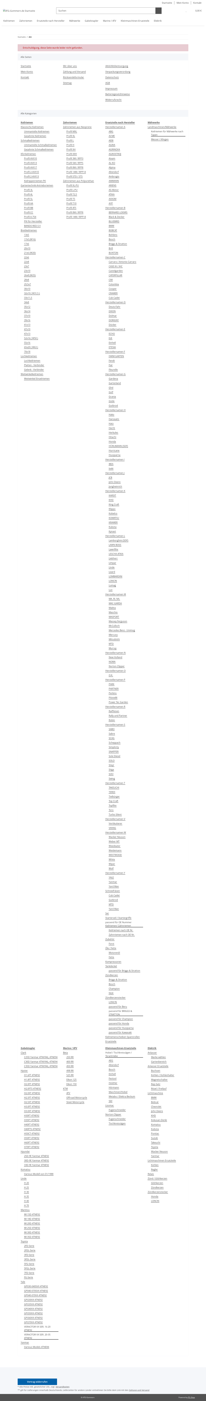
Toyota (24, 1241)
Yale (23, 1281)
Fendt (112, 360)
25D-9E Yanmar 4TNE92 (36, 1156)
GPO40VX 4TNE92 (33, 1308)
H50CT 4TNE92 (32, 1133)
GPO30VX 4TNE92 (33, 1299)
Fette (111, 957)
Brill (111, 248)
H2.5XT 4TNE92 (32, 1102)
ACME (112, 135)
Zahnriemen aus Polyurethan (78, 180)
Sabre (112, 733)
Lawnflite (113, 549)
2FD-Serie (29, 1245)
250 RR (70, 1057)
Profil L (70, 140)
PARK (111, 684)
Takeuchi (155, 1142)
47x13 (27, 333)
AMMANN (114, 180)
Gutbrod (113, 405)
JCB (110, 477)
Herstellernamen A (115, 126)
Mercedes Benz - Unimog (122, 630)
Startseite (167, 2)
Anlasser (152, 1052)
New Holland (115, 657)
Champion (114, 988)
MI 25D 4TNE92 (32, 1227)
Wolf (111, 868)
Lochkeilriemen (29, 356)
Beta (65, 1052)
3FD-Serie (29, 1254)
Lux (110, 589)
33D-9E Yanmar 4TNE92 (36, 1164)
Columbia (114, 284)
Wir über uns (70, 66)
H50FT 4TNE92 (31, 1138)
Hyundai (25, 1151)
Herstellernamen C (115, 257)
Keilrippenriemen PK (35, 180)
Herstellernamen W (115, 832)
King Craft (114, 504)
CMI (111, 279)
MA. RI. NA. (114, 598)
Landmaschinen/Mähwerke (162, 126)
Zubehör (109, 939)
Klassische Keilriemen (32, 126)
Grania (112, 396)
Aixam (112, 158)
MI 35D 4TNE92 (32, 1236)
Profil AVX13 (30, 162)
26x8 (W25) (30, 275)
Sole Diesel (114, 756)
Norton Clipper (117, 666)
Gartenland (115, 383)
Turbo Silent (115, 814)
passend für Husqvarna (121, 1027)
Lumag (112, 585)
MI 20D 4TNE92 (32, 1223)
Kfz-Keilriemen (28, 153)
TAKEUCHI (114, 787)
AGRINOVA (114, 149)
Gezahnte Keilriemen (35, 135)
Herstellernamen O (115, 670)
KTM (65, 1088)
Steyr (111, 765)
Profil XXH (71, 153)
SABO (111, 729)
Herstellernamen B (115, 207)
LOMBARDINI (115, 576)
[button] (180, 11)
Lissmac (109, 1105)
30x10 (27, 288)
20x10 (27, 248)
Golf (111, 392)
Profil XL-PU (72, 185)
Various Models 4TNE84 (36, 1346)
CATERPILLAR (115, 275)
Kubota (112, 526)
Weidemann (115, 850)
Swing (112, 778)
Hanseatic (114, 419)
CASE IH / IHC (115, 266)
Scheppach (114, 742)
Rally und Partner (118, 715)
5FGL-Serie (29, 1268)
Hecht (112, 428)
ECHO (112, 333)
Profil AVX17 (30, 167)
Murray (112, 648)
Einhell (112, 342)
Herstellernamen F (115, 351)
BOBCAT (113, 230)
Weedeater (114, 845)
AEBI (111, 140)
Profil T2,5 (71, 194)
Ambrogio (114, 176)
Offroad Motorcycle (76, 1097)
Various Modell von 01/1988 (38, 1173)
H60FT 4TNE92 (31, 1142)
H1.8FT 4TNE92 (32, 1079)
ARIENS (112, 185)
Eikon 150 (71, 1084)
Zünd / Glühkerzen (157, 1178)
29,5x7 (27, 284)
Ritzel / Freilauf (158, 1088)
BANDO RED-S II (32, 225)
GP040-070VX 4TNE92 (35, 1295)
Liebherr (113, 558)
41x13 (27, 324)
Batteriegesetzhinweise (117, 94)
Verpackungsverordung (117, 71)
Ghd (111, 387)
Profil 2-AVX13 (31, 176)
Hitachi (112, 437)
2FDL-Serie (29, 1250)
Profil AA (28, 203)
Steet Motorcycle (75, 1102)
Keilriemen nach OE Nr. (121, 930)
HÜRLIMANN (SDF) (118, 446)
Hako (111, 414)
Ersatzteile (110, 1041)
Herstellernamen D (115, 302)
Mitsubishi (114, 639)
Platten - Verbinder (34, 365)
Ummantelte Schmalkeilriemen (40, 144)
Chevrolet (156, 1106)
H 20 (26, 1182)
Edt (110, 338)
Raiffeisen (114, 711)
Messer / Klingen (160, 139)
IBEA (111, 464)
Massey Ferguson (118, 621)
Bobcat (154, 1102)
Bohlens (113, 234)
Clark (23, 1052)
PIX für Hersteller (33, 221)
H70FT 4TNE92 (31, 1147)
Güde (111, 401)
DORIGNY (114, 320)
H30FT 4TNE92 (31, 1115)
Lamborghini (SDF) (118, 540)
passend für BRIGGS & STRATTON (120, 1013)
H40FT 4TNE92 (31, 1124)
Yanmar (113, 881)
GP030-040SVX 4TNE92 (36, 1286)
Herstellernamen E (115, 329)
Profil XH (71, 149)
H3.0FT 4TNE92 (32, 1106)
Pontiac (155, 1133)
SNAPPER (114, 751)
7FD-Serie (29, 1272)
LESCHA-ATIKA (116, 553)
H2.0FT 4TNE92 (32, 1084)
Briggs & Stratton (118, 243)
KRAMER (113, 522)
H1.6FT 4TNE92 (32, 1075)
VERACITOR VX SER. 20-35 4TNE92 (37, 1336)
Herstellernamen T (115, 783)
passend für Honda (119, 1023)
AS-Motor (114, 189)
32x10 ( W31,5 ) (32, 293)
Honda (112, 441)
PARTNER (114, 688)
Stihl (111, 774)
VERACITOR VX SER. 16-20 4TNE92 (37, 1328)
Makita (112, 607)
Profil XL (70, 135)
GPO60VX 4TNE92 (33, 1317)
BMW (111, 225)
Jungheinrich (115, 486)
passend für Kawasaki (120, 1032)
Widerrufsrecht (113, 99)
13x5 (26, 234)
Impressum (111, 88)
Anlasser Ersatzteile (158, 1066)
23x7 (26, 266)
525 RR (70, 1075)
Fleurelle (113, 369)
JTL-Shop (191, 1397)
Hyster (24, 1070)
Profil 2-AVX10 (31, 171)
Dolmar (113, 315)
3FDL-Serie (29, 1259)
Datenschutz (112, 77)
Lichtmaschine (155, 1093)
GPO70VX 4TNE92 (33, 1322)
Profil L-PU (71, 189)
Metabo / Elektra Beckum (122, 1096)
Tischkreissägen (117, 1123)
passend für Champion (121, 1018)
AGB (107, 82)
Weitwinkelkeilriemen (32, 374)
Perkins (113, 693)
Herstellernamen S (115, 724)
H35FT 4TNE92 (31, 1120)
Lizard (112, 571)
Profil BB (28, 207)
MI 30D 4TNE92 (32, 1232)
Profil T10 (71, 203)
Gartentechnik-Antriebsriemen (37, 185)
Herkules (113, 432)
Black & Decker (116, 216)
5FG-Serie (29, 1263)
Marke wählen (158, 1057)
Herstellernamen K (115, 490)
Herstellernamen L (115, 535)
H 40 (26, 1200)
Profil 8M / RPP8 (74, 167)
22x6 (26, 257)
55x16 (27, 342)
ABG (111, 131)
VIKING (112, 827)
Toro (111, 810)
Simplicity (114, 747)
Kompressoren (113, 961)
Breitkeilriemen (29, 230)
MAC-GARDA (115, 603)
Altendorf (114, 171)
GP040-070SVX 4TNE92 (36, 1290)
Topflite (112, 805)
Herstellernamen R (115, 706)
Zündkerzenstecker (115, 997)
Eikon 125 (71, 1079)
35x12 (27, 306)
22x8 (26, 261)
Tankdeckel (111, 966)
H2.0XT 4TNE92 (32, 1093)
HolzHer (113, 1082)
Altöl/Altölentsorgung (116, 66)
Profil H (70, 144)
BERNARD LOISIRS (118, 212)
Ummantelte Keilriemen (36, 131)
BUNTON (113, 252)
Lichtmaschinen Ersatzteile (162, 1160)
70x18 (27, 351)
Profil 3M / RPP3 (74, 158)
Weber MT (114, 841)
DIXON (112, 311)
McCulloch (114, 625)
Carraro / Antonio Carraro (122, 261)
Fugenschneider (117, 1109)
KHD (111, 499)
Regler (154, 1169)
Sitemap (67, 82)
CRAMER (113, 293)
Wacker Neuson (117, 836)
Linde (111, 567)
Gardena (113, 378)
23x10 (27, 270)
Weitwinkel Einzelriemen (37, 378)
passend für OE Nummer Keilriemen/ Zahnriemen (118, 924)
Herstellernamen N (115, 652)
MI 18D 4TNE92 (32, 1218)
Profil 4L (28, 194)
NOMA (112, 661)
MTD (111, 643)
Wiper (112, 863)
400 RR (70, 1061)
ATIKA (111, 194)
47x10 (27, 329)
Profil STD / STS (74, 176)
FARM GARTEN (116, 356)
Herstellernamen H (115, 410)
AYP (111, 203)
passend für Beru (118, 1006)
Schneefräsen (112, 890)
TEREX (112, 792)
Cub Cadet (114, 297)
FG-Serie (28, 1277)
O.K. (111, 675)
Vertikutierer (115, 823)
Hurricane (114, 450)
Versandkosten (63, 1386)
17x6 (26, 243)
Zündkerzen (111, 975)
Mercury (113, 634)
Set (107, 913)
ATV (68, 1093)
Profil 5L (28, 198)
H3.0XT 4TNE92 (32, 1111)
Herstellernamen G (115, 374)
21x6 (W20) (30, 252)
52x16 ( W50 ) (31, 338)
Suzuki (154, 1138)
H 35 (26, 1196)
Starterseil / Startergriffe (118, 917)
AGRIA (112, 144)
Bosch (112, 239)
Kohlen (154, 1164)
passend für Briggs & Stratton (124, 970)
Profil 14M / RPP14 (76, 171)
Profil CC (28, 212)
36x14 (27, 311)
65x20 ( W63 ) (31, 347)
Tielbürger (114, 796)
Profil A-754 (30, 216)
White (112, 859)
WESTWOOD (115, 854)
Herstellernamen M (115, 594)
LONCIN (113, 580)
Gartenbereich (158, 1061)
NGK (111, 993)
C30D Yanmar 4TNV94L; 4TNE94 (40, 1061)
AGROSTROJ (115, 153)
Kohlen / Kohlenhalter (162, 1075)
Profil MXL (71, 131)
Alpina (112, 167)
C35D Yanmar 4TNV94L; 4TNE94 (40, 1066)
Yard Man (114, 886)
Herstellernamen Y (115, 872)
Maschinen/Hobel (118, 1091)
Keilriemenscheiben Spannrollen (122, 1036)
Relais (151, 1173)
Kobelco (113, 513)
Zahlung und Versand (74, 71)
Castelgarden (116, 270)
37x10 (27, 315)
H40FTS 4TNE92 (32, 1129)
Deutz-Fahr (114, 306)
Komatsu (25, 1169)
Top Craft (113, 801)
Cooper (113, 288)
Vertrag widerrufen (37, 1381)
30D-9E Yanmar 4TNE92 (36, 1160)
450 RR (70, 1066)
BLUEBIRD (114, 221)
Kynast (112, 531)
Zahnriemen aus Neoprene (77, 126)
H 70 (26, 1205)
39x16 (27, 320)
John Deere (115, 481)
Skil (110, 1100)
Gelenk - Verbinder (34, 369)
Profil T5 (70, 198)
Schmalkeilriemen (30, 140)
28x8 (26, 279)
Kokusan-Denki (159, 1120)
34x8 (26, 302)
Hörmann (114, 1087)
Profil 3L (28, 189)
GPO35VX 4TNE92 (33, 1304)
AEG (111, 1060)
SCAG (111, 738)
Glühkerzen (157, 1182)
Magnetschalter (159, 1079)
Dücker (112, 324)
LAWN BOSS (115, 544)
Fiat (111, 365)
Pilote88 (113, 697)
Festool (112, 1078)
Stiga (111, 769)
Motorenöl (114, 952)
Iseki (111, 468)
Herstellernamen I (114, 459)
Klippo (112, 508)
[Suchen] (158, 10)
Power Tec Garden (118, 702)
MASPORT (114, 616)
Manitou (25, 1209)
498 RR (70, 1070)
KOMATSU (114, 517)
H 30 (26, 1191)
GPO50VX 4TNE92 (33, 1313)
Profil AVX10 (30, 158)
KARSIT (112, 495)
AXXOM (112, 198)
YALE (111, 877)
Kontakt (197, 2)
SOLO (111, 760)
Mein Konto (183, 2)
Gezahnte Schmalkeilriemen (39, 149)
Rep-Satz (155, 1084)
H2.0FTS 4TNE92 (32, 1088)
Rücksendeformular (73, 77)
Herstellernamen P (115, 679)
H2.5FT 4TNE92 (32, 1097)
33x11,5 (28, 297)
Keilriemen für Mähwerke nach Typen (167, 133)
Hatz (111, 423)
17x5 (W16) (30, 239)
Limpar (112, 562)
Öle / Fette (110, 948)
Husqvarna (114, 455)
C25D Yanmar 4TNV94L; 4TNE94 (40, 1057)
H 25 (26, 1187)
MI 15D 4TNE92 (32, 1214)
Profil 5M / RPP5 (74, 162)
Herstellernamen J (114, 472)
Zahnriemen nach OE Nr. (122, 934)
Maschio (113, 612)
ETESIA (112, 347)
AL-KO (112, 162)
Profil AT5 (71, 207)
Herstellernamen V (115, 818)
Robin (112, 720)
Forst (111, 943)
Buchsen (155, 1070)
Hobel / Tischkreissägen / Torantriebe (118, 1054)
